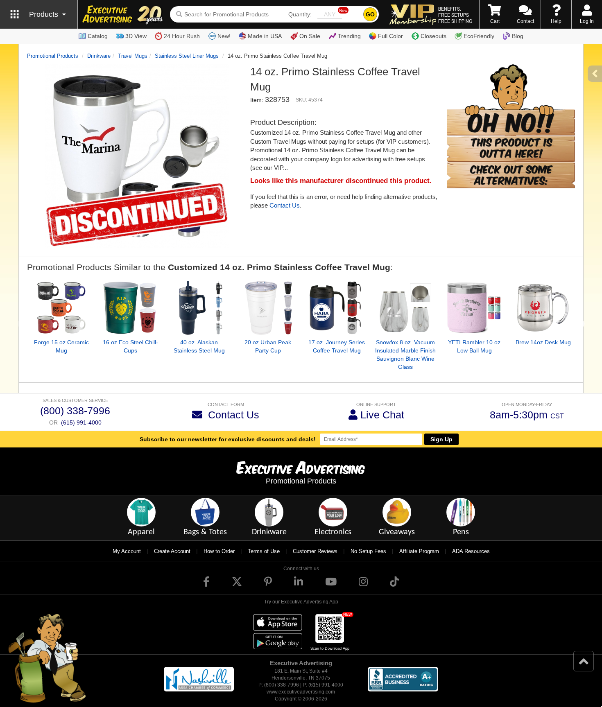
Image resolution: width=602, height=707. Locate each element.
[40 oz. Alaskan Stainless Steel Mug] (199, 308)
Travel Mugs (132, 56)
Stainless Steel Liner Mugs (187, 56)
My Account (127, 551)
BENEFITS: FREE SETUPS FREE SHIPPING (455, 14)
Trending (349, 36)
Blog (517, 36)
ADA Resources (471, 551)
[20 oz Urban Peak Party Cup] (268, 308)
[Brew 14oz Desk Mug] (543, 308)
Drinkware (99, 56)
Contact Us (284, 205)
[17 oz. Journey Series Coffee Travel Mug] (336, 308)
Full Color (390, 36)
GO (370, 14)
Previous (21, 324)
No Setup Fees (368, 551)
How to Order (219, 551)
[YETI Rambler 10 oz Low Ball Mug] (474, 308)
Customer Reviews (315, 551)
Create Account (172, 551)
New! (224, 36)
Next (581, 324)
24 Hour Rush (182, 36)
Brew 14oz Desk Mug (543, 342)
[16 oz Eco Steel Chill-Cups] (130, 308)
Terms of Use (264, 551)
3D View (136, 36)
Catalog (98, 36)
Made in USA (265, 36)
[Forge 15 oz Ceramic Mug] (61, 308)
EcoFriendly (479, 36)
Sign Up (441, 439)
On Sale (309, 36)
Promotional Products (52, 56)
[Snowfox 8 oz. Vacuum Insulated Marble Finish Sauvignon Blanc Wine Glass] (405, 308)
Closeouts (433, 36)
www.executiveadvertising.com (301, 692)
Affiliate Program (419, 551)
